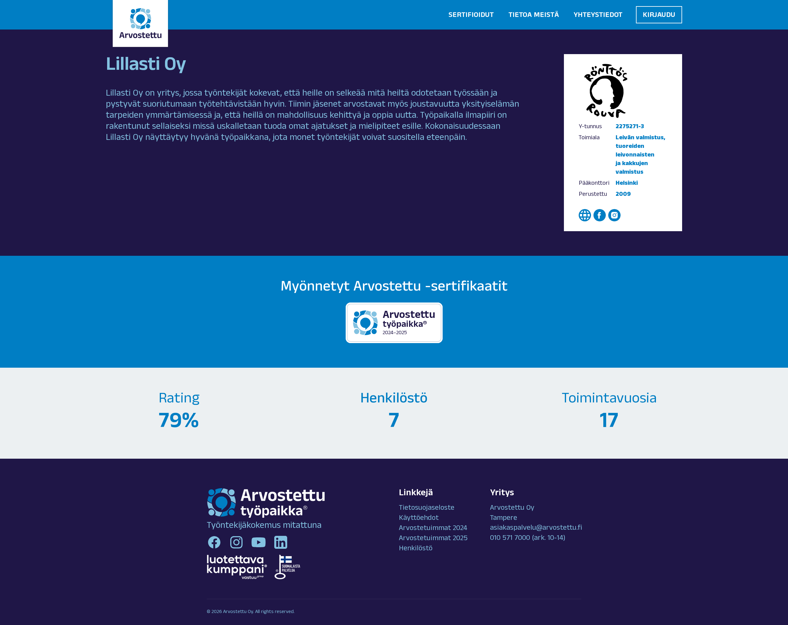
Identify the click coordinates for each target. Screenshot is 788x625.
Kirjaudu (659, 16)
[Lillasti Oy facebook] (599, 215)
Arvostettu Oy (512, 508)
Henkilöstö (415, 549)
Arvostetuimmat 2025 (433, 539)
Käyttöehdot (419, 518)
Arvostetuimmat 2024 (433, 529)
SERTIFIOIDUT (471, 16)
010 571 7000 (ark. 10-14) (527, 538)
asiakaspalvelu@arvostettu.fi (536, 528)
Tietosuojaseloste (426, 508)
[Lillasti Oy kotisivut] (585, 215)
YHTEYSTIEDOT (598, 16)
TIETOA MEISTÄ (534, 16)
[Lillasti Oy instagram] (614, 215)
